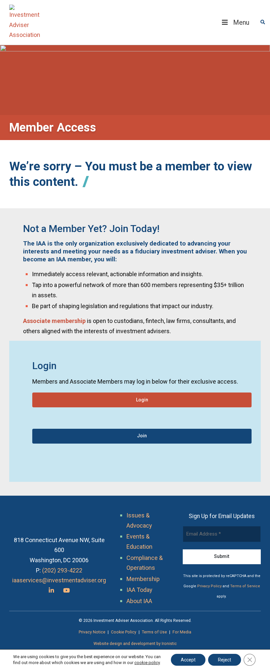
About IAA (139, 600)
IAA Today (139, 589)
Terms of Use (154, 632)
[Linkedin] (51, 590)
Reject (224, 659)
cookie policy (147, 662)
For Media (182, 632)
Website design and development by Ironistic (135, 643)
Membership (143, 578)
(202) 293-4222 (62, 570)
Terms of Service (245, 586)
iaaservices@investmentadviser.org (59, 580)
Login (142, 399)
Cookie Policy (123, 632)
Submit (221, 556)
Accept (188, 659)
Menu (241, 22)
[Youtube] (66, 590)
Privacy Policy (209, 586)
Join (142, 435)
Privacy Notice (92, 632)
